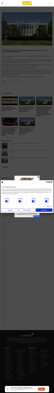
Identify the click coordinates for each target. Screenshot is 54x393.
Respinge (10, 210)
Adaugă (41, 389)
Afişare (48, 206)
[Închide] (47, 389)
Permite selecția (27, 210)
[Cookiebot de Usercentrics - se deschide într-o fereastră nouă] (46, 182)
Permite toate (44, 210)
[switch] (20, 201)
